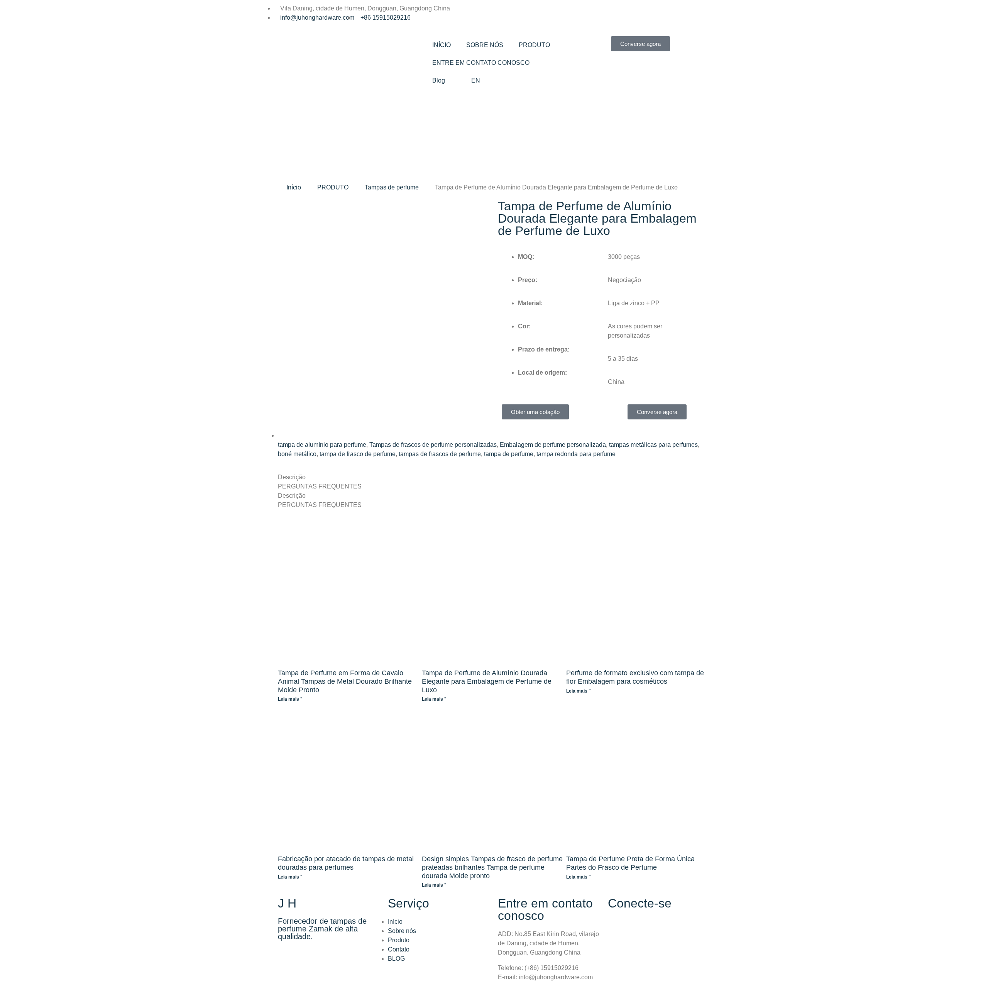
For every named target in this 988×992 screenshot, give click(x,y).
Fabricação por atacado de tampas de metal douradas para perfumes (346, 863)
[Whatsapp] (524, 13)
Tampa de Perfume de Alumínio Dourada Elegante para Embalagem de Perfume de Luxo (487, 681)
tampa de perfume (508, 454)
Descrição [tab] (292, 477)
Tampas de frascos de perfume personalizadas (433, 444)
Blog (438, 80)
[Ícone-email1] (545, 13)
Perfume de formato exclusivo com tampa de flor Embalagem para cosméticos (635, 677)
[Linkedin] (503, 13)
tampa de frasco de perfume (358, 454)
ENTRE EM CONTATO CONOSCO (481, 62)
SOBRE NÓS (484, 45)
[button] (285, 296)
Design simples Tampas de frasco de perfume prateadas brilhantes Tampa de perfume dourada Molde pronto (492, 867)
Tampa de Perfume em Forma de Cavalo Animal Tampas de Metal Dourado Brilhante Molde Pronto (345, 681)
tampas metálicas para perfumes (653, 444)
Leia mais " (290, 699)
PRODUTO (534, 45)
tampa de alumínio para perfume (322, 444)
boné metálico (297, 454)
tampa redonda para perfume (576, 454)
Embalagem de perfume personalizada (553, 444)
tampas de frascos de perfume (440, 454)
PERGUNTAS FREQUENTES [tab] (320, 486)
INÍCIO (441, 45)
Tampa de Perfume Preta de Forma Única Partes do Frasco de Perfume (630, 863)
